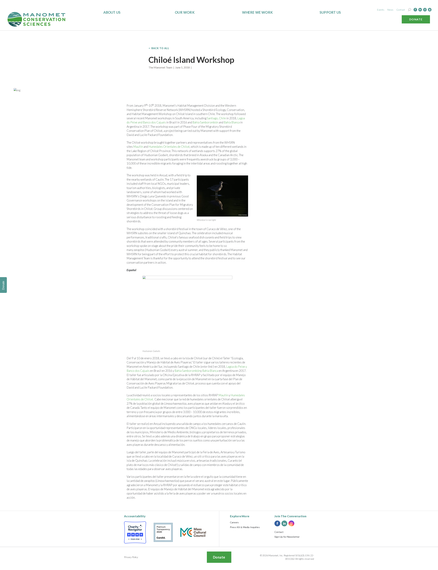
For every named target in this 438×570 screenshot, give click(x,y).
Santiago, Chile (216, 118)
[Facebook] (415, 9)
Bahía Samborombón (205, 122)
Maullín (138, 146)
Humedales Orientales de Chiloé (169, 146)
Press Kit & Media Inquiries (245, 527)
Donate (416, 19)
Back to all (160, 48)
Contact (400, 9)
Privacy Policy (131, 557)
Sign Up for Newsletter (287, 536)
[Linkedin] (420, 9)
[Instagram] (425, 9)
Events (380, 9)
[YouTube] (429, 9)
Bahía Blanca (232, 122)
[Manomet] (37, 19)
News (390, 9)
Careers (234, 522)
